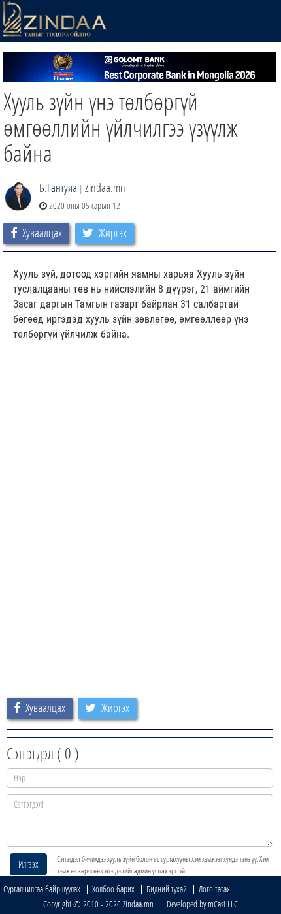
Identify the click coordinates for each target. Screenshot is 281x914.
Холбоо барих (113, 889)
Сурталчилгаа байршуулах (41, 889)
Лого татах (214, 889)
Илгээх (28, 864)
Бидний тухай (166, 889)
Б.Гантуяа (58, 187)
